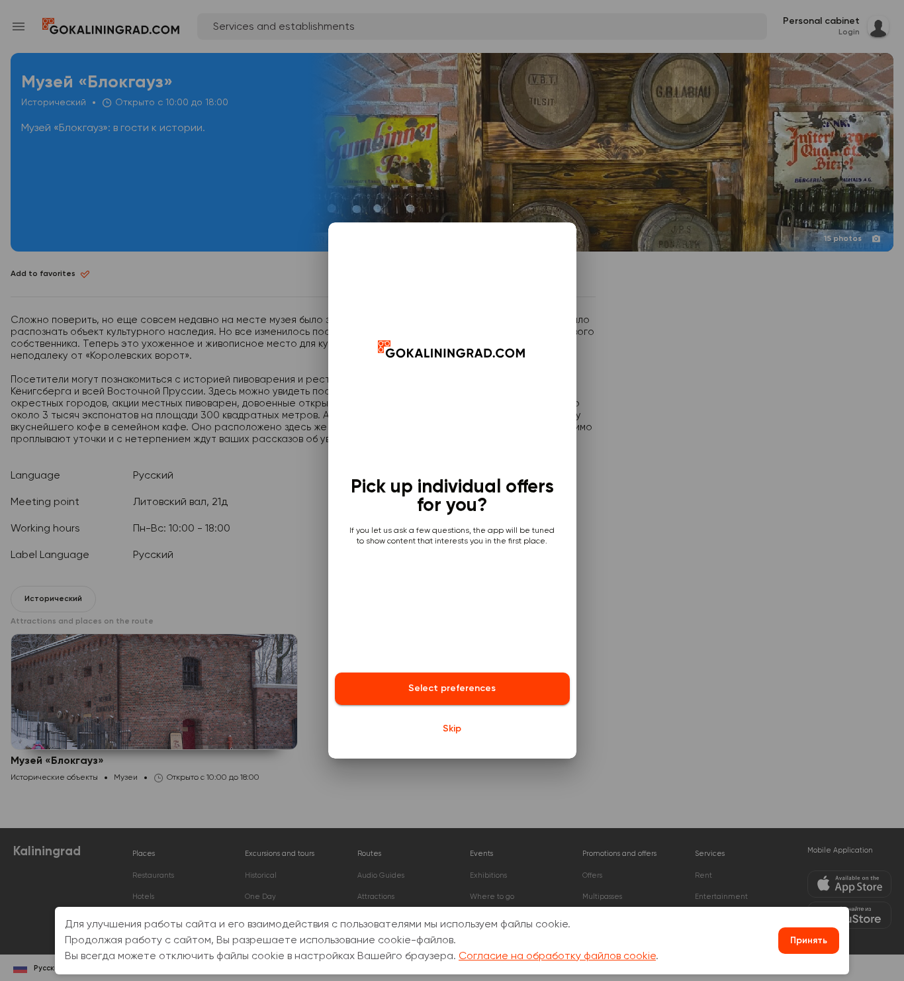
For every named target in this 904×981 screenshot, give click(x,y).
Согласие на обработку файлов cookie (557, 956)
